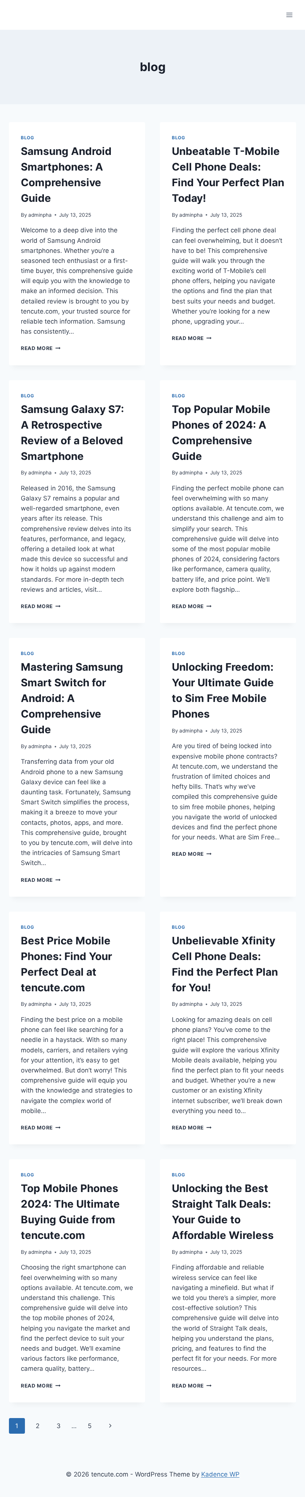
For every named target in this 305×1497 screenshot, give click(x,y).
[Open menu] (289, 14)
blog (27, 137)
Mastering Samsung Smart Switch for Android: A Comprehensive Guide (72, 698)
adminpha (40, 215)
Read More (41, 348)
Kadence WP (220, 1474)
